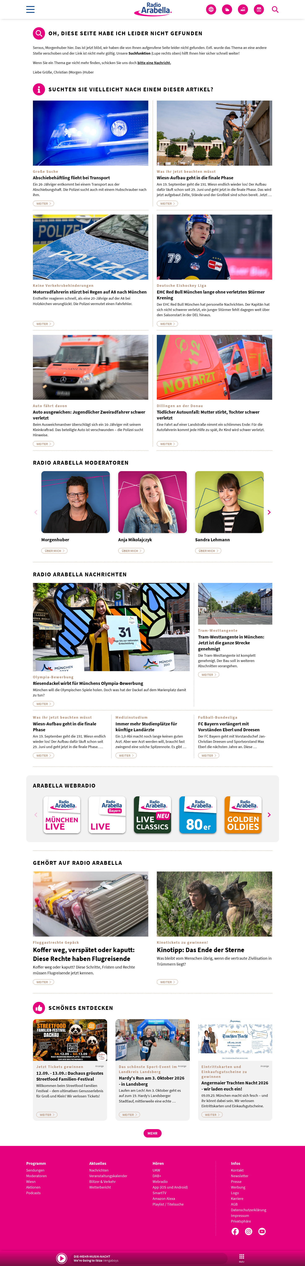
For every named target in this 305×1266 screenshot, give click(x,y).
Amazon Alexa (164, 1198)
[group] (61, 814)
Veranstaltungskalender (108, 1175)
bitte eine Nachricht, (154, 62)
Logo (235, 1192)
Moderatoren (36, 1175)
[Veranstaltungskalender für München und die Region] (259, 9)
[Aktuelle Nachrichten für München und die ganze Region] (211, 9)
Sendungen (35, 1170)
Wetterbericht (100, 1187)
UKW (156, 1170)
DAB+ (157, 1175)
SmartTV (159, 1192)
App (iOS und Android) (170, 1187)
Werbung (238, 1187)
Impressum (240, 1215)
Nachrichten (99, 1170)
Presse (236, 1181)
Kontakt (237, 1170)
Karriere (237, 1198)
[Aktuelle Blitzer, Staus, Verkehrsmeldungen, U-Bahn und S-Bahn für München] (243, 9)
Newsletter (239, 1175)
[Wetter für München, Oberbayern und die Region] (227, 9)
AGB (234, 1204)
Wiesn (31, 1181)
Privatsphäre (241, 1221)
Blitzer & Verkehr (102, 1181)
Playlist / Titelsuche (168, 1204)
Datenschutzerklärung (248, 1209)
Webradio (160, 1181)
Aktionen (33, 1187)
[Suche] (275, 9)
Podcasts (33, 1192)
